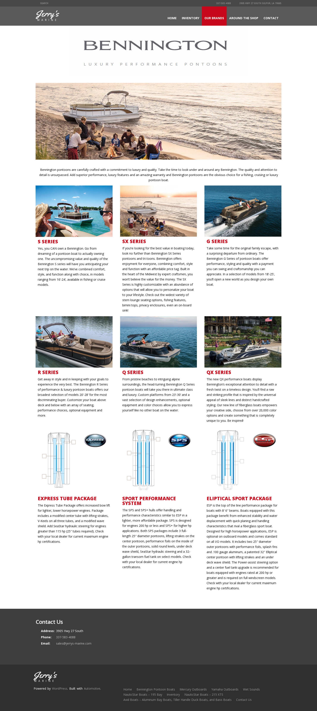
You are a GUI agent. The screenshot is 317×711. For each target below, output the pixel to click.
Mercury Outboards (193, 689)
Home (172, 18)
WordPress (59, 688)
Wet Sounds (251, 689)
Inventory (190, 18)
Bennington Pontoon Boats (156, 689)
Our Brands (214, 18)
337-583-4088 (223, 3)
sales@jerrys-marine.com (73, 643)
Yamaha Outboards (225, 689)
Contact (271, 18)
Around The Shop (243, 18)
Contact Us (244, 700)
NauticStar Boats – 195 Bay (142, 694)
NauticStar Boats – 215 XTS (203, 694)
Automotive (92, 688)
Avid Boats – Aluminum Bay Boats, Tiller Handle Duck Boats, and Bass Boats (177, 700)
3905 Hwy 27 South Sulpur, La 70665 (260, 3)
